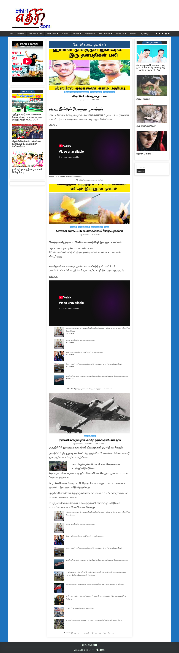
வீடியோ (53, 125)
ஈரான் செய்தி (51, 33)
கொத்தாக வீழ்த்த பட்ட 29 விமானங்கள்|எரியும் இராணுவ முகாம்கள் (89, 231)
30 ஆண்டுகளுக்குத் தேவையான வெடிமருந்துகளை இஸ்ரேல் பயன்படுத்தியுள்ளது (94, 620)
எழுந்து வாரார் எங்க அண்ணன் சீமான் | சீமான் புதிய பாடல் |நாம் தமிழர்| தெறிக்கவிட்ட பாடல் (27, 117)
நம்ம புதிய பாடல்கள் (35, 33)
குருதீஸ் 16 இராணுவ (91, 632)
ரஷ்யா (107, 227)
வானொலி (21, 33)
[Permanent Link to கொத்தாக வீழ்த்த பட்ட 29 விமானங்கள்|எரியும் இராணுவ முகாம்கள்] (89, 204)
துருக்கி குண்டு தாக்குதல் (107, 632)
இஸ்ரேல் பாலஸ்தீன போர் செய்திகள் (76, 92)
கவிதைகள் (120, 33)
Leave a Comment (100, 443)
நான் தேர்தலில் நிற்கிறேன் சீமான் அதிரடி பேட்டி (27, 170)
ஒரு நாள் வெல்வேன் (146, 126)
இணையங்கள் (90, 33)
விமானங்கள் (108, 388)
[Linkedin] (162, 34)
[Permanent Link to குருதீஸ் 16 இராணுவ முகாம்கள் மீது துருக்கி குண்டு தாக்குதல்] (89, 413)
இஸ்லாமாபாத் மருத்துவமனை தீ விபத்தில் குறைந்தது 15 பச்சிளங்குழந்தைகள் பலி (94, 364)
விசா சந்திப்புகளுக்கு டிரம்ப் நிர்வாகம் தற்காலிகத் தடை (85, 352)
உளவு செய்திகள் (109, 92)
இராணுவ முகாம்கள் (90, 180)
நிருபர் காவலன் (85, 99)
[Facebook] (159, 34)
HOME (11, 33)
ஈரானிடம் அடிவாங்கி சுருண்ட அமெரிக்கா (80, 608)
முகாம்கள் (118, 270)
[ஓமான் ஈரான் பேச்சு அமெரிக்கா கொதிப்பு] (59, 344)
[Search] (169, 34)
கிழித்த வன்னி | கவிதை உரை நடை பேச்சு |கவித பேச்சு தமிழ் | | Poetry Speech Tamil (151, 68)
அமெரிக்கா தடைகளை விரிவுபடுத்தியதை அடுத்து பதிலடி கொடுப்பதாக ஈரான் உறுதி (95, 584)
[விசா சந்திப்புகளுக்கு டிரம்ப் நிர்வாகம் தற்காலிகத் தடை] (59, 356)
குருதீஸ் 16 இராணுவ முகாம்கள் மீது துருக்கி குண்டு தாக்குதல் (90, 440)
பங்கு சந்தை (144, 33)
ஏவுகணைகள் (95, 114)
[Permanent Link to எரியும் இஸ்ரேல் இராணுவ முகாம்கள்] (89, 69)
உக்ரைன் (73, 227)
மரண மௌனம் (144, 153)
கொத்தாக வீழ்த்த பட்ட (96, 388)
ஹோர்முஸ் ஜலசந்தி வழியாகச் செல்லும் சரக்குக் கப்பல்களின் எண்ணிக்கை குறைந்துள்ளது (97, 376)
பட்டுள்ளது (89, 507)
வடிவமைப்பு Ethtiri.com (89, 649)
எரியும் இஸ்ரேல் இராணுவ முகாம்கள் (89, 96)
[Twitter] (156, 34)
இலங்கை (65, 33)
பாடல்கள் (76, 33)
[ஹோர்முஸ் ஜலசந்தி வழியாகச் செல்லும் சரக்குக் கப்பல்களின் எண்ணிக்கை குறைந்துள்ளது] (59, 380)
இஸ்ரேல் (100, 180)
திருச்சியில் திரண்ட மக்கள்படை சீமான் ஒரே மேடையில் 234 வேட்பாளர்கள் (27, 144)
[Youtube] (166, 34)
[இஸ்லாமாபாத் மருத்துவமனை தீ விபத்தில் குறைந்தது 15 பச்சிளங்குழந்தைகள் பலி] (59, 368)
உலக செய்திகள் (104, 33)
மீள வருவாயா (143, 99)
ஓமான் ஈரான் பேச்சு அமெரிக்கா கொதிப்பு (80, 340)
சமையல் (133, 33)
